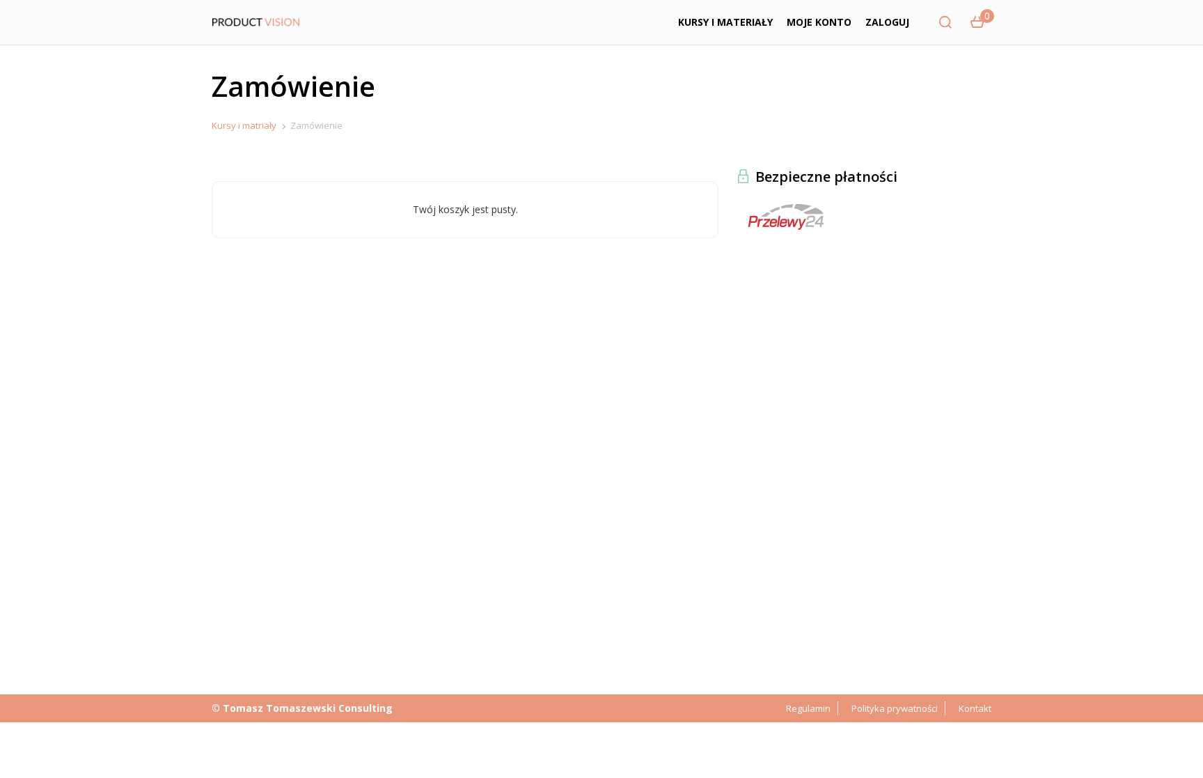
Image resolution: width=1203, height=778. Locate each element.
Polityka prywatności (894, 708)
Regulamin (808, 708)
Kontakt (975, 708)
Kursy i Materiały (725, 22)
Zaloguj (887, 22)
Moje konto (819, 22)
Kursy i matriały (244, 125)
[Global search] (945, 22)
